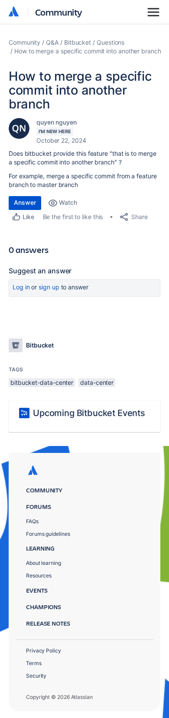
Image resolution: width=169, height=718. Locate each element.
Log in (21, 287)
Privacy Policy (43, 650)
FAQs (32, 521)
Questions (110, 42)
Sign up (49, 287)
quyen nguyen (56, 122)
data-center (97, 382)
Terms (34, 663)
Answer (25, 202)
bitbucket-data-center (41, 382)
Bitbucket (77, 42)
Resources (39, 575)
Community (58, 12)
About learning (43, 563)
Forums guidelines (48, 534)
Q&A (52, 42)
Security (36, 675)
